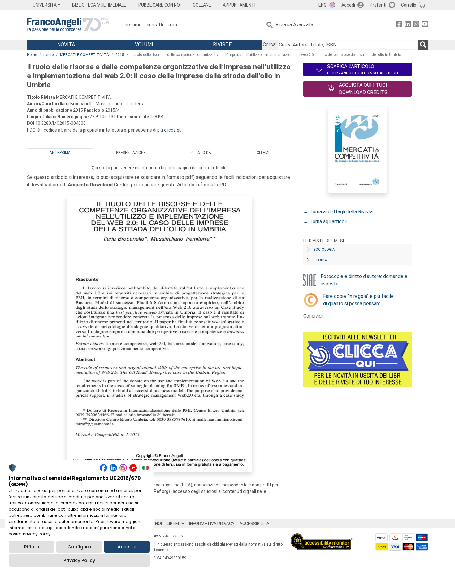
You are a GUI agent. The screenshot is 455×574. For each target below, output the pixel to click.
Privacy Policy (79, 560)
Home (32, 55)
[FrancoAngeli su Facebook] (399, 25)
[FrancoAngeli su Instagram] (416, 25)
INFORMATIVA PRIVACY (212, 523)
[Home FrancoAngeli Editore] (68, 24)
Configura (79, 547)
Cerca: (269, 44)
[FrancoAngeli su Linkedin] (408, 25)
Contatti (155, 24)
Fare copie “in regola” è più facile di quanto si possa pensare (358, 300)
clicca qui (173, 130)
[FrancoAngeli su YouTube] (425, 25)
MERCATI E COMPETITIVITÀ (84, 55)
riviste (48, 55)
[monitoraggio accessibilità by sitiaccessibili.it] (322, 537)
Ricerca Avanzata (294, 25)
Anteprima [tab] (60, 152)
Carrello (408, 4)
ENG (322, 4)
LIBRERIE (175, 523)
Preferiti (378, 4)
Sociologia (324, 249)
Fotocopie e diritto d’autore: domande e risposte (364, 280)
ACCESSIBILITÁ (254, 523)
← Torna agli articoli (325, 221)
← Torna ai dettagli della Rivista (338, 212)
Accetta (127, 547)
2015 (119, 55)
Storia (320, 260)
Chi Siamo (131, 24)
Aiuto (173, 24)
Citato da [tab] (201, 152)
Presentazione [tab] (131, 152)
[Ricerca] (423, 45)
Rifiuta (31, 547)
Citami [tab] (263, 152)
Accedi (348, 4)
